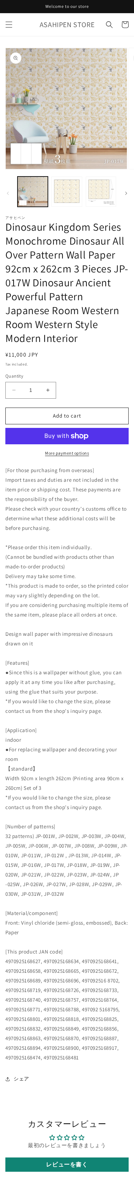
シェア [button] (21, 1078)
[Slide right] (126, 193)
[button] (9, 24)
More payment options (67, 453)
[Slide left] (8, 193)
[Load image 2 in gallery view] (66, 192)
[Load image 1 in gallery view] (33, 192)
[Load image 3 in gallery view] (101, 192)
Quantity (14, 376)
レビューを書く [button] (67, 1164)
